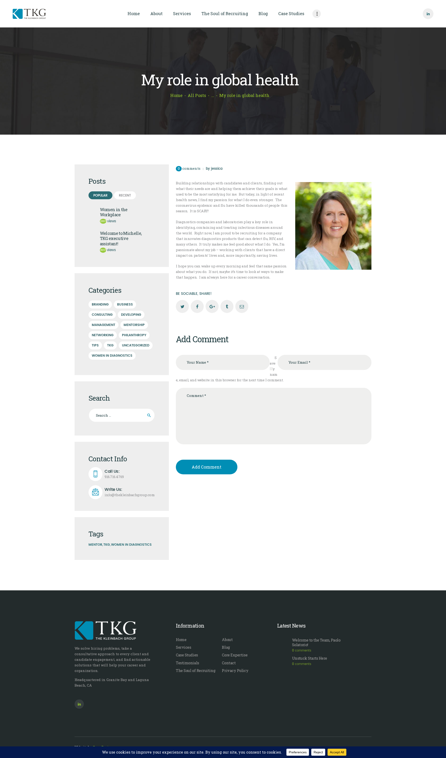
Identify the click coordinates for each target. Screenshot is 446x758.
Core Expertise (234, 654)
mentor (95, 544)
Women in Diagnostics (112, 355)
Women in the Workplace (114, 212)
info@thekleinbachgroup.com (129, 492)
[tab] (100, 195)
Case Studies (187, 654)
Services (183, 647)
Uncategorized (135, 345)
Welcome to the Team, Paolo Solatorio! (316, 642)
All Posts (197, 95)
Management (103, 325)
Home (176, 95)
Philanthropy (134, 335)
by (214, 169)
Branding (100, 304)
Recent (125, 195)
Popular (100, 195)
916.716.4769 (114, 474)
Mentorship (134, 325)
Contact (229, 662)
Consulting (102, 314)
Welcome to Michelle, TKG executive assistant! (121, 238)
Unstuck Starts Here (309, 658)
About (227, 639)
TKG (110, 345)
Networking (103, 335)
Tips (95, 345)
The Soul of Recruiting (195, 670)
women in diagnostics (131, 544)
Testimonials (187, 662)
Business (125, 304)
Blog (226, 647)
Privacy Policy (235, 670)
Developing (131, 314)
